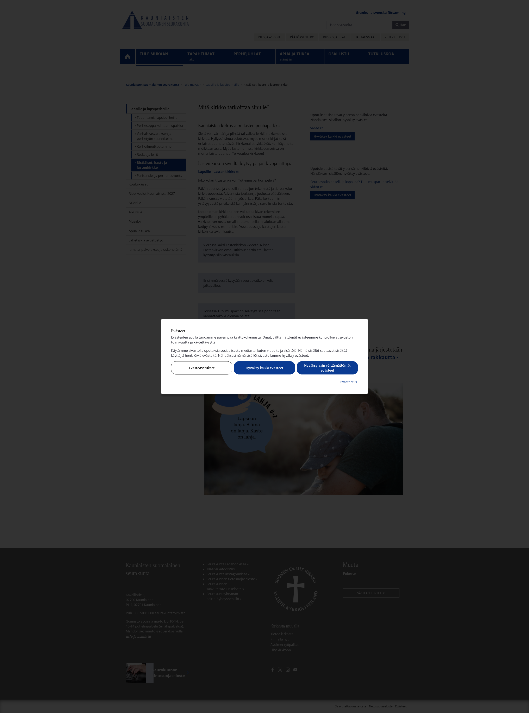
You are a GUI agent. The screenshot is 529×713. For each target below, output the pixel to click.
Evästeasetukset (201, 368)
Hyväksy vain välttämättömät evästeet (327, 368)
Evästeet (349, 381)
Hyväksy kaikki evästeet (264, 368)
